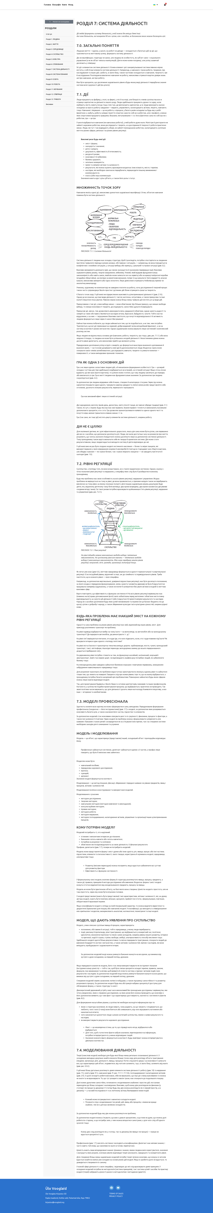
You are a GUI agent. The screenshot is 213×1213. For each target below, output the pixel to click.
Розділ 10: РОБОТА (53, 84)
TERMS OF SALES (116, 1194)
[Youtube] (118, 1188)
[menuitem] (155, 4)
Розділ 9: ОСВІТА (52, 79)
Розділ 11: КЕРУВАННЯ (54, 89)
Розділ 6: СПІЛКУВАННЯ (54, 64)
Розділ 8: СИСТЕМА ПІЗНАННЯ (57, 74)
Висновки (49, 104)
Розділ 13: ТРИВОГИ (53, 99)
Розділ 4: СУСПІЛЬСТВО (54, 54)
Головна (47, 5)
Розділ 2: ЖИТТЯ (52, 44)
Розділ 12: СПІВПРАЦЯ (54, 94)
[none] (155, 4)
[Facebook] (111, 1188)
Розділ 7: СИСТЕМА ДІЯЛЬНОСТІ (57, 69)
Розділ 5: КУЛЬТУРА (53, 59)
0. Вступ (49, 34)
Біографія (56, 5)
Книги (64, 5)
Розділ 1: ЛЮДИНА (53, 39)
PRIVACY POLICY (116, 1196)
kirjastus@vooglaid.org (54, 1202)
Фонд (70, 5)
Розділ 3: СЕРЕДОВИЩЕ (54, 49)
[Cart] (165, 4)
